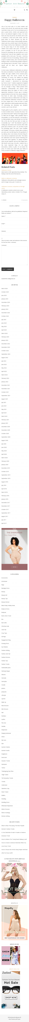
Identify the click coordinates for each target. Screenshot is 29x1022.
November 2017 (5, 506)
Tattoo (3, 767)
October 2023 (5, 316)
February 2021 (5, 419)
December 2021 (5, 385)
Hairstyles (4, 681)
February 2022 (5, 378)
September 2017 (5, 513)
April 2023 (4, 330)
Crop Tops (4, 633)
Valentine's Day (5, 788)
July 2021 (3, 402)
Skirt (2, 743)
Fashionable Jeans (6, 667)
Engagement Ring (6, 640)
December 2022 (5, 343)
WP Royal (18, 1019)
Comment (3, 245)
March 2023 (4, 333)
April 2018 (4, 488)
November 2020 (5, 430)
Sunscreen (4, 757)
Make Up (3, 702)
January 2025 (4, 299)
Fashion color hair (5, 654)
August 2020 (4, 440)
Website (3, 231)
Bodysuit (3, 612)
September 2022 (5, 354)
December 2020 (5, 426)
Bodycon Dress (5, 609)
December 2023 (5, 312)
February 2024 (5, 305)
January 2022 (4, 381)
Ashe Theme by (12, 1019)
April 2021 (4, 412)
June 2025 (4, 295)
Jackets (3, 688)
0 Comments (24, 200)
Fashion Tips (4, 660)
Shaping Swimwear (6, 733)
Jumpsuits (3, 691)
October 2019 (5, 471)
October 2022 (5, 350)
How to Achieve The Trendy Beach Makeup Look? (14, 839)
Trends (14, 17)
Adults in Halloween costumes (9, 178)
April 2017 (4, 523)
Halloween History (6, 170)
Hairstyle (3, 678)
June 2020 (4, 447)
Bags (2, 584)
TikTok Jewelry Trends (7, 778)
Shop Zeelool (14, 969)
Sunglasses (4, 754)
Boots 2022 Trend (6, 616)
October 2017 (5, 509)
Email (3, 223)
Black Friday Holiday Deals (8, 605)
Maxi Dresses (5, 705)
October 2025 (5, 292)
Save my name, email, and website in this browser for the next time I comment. (14, 241)
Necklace (3, 716)
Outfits (3, 719)
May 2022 (4, 368)
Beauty (3, 591)
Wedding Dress (5, 802)
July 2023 (3, 319)
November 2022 (5, 347)
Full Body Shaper (5, 671)
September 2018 (5, 478)
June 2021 (4, 406)
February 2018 (5, 495)
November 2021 (5, 388)
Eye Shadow (4, 647)
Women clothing (5, 816)
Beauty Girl (4, 595)
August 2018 (4, 482)
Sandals (3, 726)
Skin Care (3, 740)
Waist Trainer (4, 792)
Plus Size (3, 723)
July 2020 (3, 444)
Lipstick (3, 698)
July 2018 (3, 485)
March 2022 (4, 375)
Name (3, 216)
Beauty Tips (4, 598)
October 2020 (5, 433)
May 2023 (4, 326)
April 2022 (4, 371)
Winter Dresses (5, 809)
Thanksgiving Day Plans (7, 771)
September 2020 (5, 437)
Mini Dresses (4, 709)
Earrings (3, 636)
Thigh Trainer (4, 774)
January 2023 (4, 340)
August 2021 (4, 399)
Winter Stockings (5, 812)
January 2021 (4, 423)
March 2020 (4, 457)
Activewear (4, 581)
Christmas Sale (5, 626)
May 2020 (4, 450)
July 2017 (3, 520)
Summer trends (5, 750)
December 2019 (5, 468)
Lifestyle (3, 695)
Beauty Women (5, 602)
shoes (3, 736)
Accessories (4, 578)
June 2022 (4, 364)
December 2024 (5, 302)
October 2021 (5, 392)
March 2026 (4, 288)
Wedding (3, 799)
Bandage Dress (5, 588)
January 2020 (4, 464)
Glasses (3, 674)
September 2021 (5, 395)
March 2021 (4, 416)
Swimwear (4, 764)
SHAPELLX (14, 903)
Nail (2, 712)
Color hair (3, 629)
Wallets (3, 795)
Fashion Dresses (5, 657)
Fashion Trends (5, 664)
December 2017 (5, 502)
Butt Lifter (4, 622)
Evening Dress (5, 643)
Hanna (4, 200)
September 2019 (5, 475)
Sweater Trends (5, 761)
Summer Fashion (5, 747)
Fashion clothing (5, 650)
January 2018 (4, 499)
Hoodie (3, 685)
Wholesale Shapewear (7, 805)
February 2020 (5, 461)
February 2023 (5, 337)
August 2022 (4, 357)
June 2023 (4, 323)
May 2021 (4, 409)
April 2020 (4, 454)
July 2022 (3, 361)
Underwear (4, 785)
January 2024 (4, 309)
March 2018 (4, 492)
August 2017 (4, 516)
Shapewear (4, 729)
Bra (2, 619)
